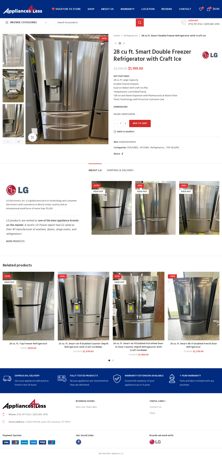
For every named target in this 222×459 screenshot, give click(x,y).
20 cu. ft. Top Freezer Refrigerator (28, 344)
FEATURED (132, 148)
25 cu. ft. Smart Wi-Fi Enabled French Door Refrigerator (193, 345)
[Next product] (124, 43)
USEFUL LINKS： (158, 401)
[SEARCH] (140, 23)
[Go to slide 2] (113, 360)
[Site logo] (22, 9)
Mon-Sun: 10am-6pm (86, 407)
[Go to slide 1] (109, 360)
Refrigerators (131, 36)
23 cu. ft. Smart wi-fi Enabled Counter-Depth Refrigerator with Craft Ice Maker (83, 345)
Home (117, 36)
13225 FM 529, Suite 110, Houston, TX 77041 (48, 422)
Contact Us (155, 407)
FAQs (152, 413)
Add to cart (140, 123)
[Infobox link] (200, 22)
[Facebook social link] (122, 154)
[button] (8, 141)
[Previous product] (116, 43)
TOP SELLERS (172, 148)
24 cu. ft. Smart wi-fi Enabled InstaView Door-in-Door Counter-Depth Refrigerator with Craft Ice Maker (138, 347)
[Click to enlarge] (32, 137)
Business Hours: (85, 401)
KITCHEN (144, 148)
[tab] (95, 169)
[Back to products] (120, 43)
